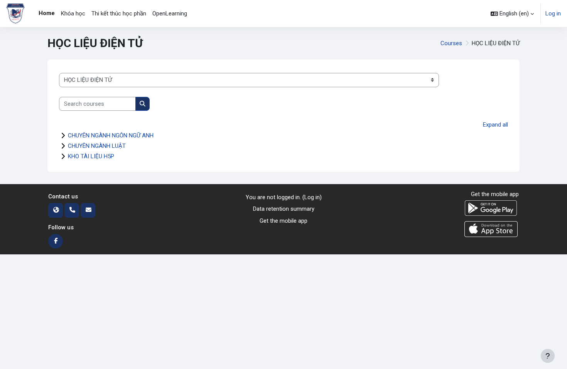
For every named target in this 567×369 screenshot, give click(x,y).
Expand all (495, 124)
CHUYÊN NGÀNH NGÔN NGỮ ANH (111, 135)
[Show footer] (548, 356)
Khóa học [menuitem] (73, 13)
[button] (512, 13)
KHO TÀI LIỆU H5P (91, 156)
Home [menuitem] (47, 13)
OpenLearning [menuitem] (169, 13)
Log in (553, 13)
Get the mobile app (283, 220)
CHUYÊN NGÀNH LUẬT (97, 145)
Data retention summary (283, 208)
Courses (451, 43)
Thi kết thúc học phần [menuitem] (118, 13)
